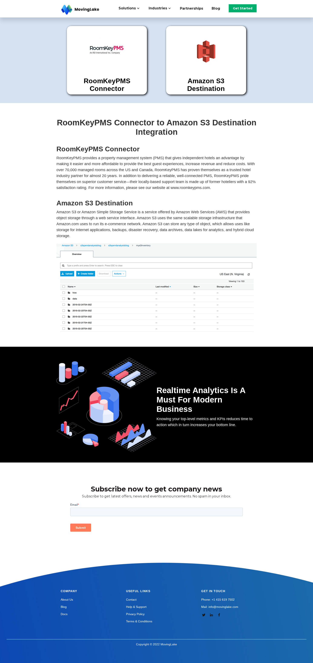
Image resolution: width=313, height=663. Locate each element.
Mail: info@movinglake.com (219, 607)
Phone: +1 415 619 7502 (218, 599)
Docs (64, 614)
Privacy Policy (135, 614)
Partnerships (191, 8)
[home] (80, 9)
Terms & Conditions (139, 621)
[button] (131, 8)
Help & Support (136, 607)
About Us (67, 599)
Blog (216, 8)
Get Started (242, 8)
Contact (131, 599)
